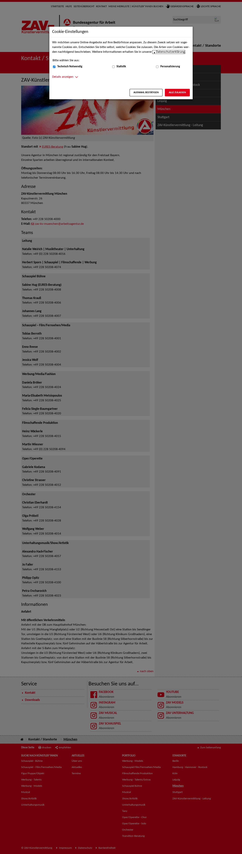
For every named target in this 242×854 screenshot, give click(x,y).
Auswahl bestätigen (146, 92)
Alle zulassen (177, 92)
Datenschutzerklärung (170, 51)
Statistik (121, 66)
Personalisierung (170, 66)
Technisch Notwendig (69, 66)
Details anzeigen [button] (62, 76)
